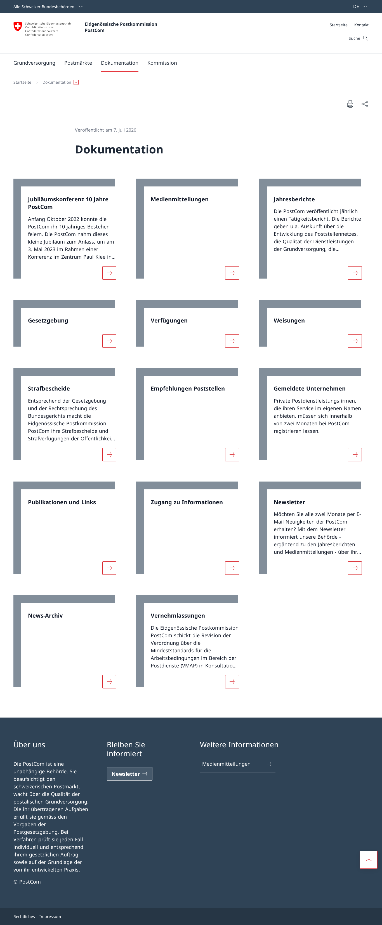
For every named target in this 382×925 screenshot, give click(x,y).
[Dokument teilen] (364, 104)
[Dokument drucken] (350, 104)
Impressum (50, 916)
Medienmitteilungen (226, 763)
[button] (34, 63)
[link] (68, 232)
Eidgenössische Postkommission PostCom (122, 27)
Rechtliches (24, 916)
